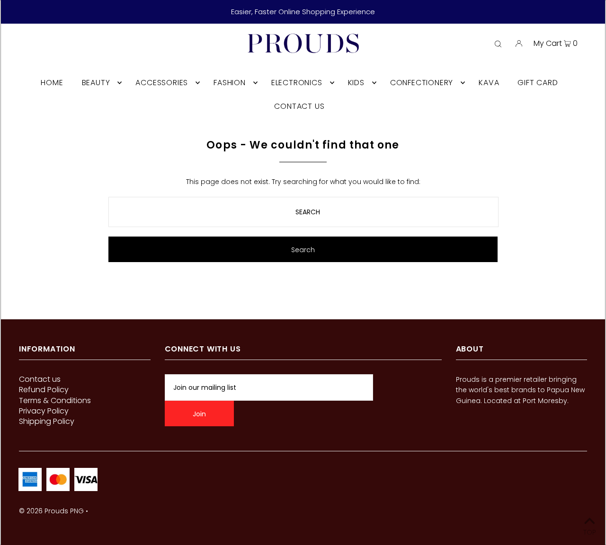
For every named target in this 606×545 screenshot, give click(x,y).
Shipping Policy (46, 421)
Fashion (230, 82)
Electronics (296, 82)
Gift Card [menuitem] (537, 82)
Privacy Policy (44, 410)
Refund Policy (44, 389)
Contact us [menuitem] (299, 106)
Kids (356, 82)
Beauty (96, 82)
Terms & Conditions (55, 400)
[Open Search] (498, 43)
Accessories (161, 82)
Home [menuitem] (52, 82)
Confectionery (421, 82)
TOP (589, 531)
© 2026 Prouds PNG (51, 511)
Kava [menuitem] (489, 82)
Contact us (40, 379)
